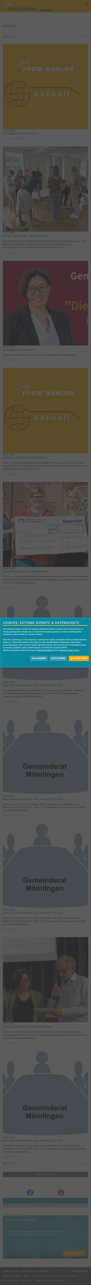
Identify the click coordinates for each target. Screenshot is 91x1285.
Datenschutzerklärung (45, 650)
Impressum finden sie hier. (69, 650)
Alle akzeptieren (79, 658)
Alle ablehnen (39, 658)
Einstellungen (58, 658)
